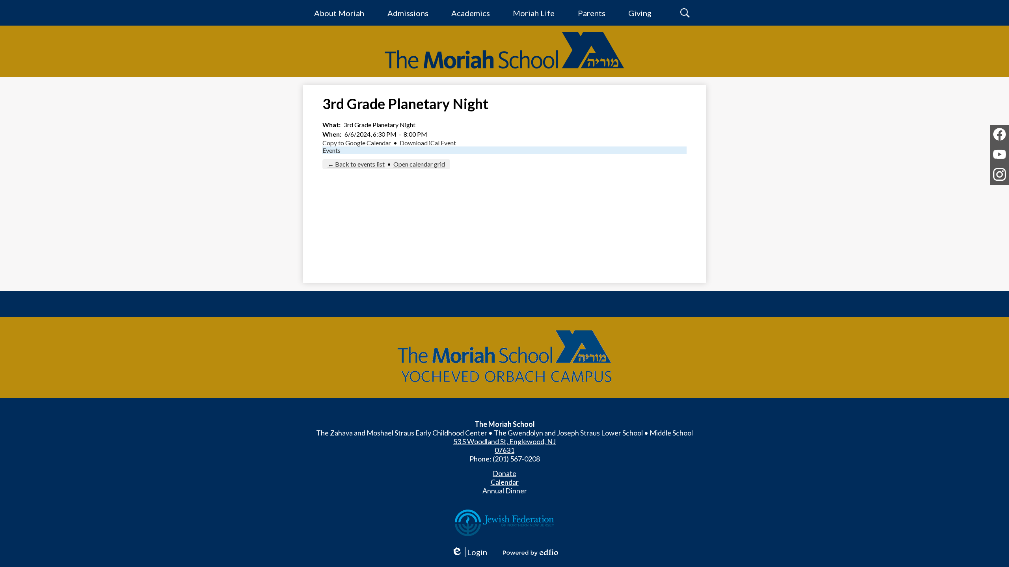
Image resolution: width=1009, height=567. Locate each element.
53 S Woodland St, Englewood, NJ (504, 441)
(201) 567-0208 (516, 458)
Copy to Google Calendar (356, 142)
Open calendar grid (419, 164)
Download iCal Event (428, 142)
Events (331, 150)
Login (472, 552)
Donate (504, 473)
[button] (339, 13)
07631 (504, 450)
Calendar (505, 482)
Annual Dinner (504, 490)
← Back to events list (356, 164)
